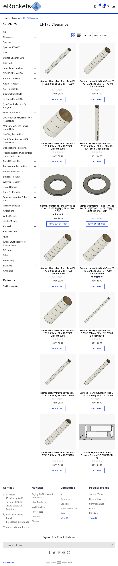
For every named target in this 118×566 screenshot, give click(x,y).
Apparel (7, 226)
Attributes (8, 271)
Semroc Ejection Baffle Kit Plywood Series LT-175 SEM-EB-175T (97, 455)
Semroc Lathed (96, 504)
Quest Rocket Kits (11, 161)
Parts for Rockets (11, 192)
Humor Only (8, 260)
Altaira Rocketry (11, 83)
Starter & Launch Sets (13, 58)
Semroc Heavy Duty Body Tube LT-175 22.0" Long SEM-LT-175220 (57, 82)
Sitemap (36, 521)
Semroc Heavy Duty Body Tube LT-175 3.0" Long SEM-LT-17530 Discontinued (57, 146)
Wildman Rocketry (12, 182)
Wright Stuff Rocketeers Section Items (15, 243)
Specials (7, 42)
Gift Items (8, 250)
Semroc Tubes (96, 494)
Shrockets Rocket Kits (13, 171)
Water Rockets (10, 216)
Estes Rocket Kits (11, 112)
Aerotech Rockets (11, 78)
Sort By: (88, 35)
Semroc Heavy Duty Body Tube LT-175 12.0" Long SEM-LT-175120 (57, 453)
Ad (4, 32)
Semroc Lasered (97, 499)
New (5, 52)
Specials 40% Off (11, 47)
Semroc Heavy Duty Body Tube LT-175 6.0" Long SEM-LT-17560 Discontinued (97, 271)
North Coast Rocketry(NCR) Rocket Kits (16, 141)
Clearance (8, 37)
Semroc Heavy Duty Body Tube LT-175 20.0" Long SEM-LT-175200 (57, 394)
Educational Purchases (14, 68)
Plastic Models (10, 221)
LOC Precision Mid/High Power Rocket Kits (17, 119)
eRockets (93, 513)
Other (6, 255)
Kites (5, 237)
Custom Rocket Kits (12, 94)
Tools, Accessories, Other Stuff (15, 199)
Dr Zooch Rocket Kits (13, 99)
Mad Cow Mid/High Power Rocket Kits (15, 127)
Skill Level (7, 265)
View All (64, 518)
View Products (39, 502)
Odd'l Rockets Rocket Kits (15, 148)
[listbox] (103, 35)
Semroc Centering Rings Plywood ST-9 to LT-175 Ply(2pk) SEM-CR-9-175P (57, 208)
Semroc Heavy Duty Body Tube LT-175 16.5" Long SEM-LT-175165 (97, 394)
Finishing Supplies (11, 205)
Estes (92, 508)
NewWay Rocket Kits (13, 134)
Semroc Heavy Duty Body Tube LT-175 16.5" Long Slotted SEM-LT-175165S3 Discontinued (97, 146)
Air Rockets (8, 211)
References (37, 512)
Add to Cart (57, 99)
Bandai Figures (10, 231)
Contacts (36, 516)
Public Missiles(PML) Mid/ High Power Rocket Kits (18, 154)
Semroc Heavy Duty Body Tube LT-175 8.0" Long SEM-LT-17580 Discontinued (57, 271)
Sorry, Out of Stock (58, 224)
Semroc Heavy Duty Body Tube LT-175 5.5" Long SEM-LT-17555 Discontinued (57, 333)
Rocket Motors (10, 187)
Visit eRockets (38, 507)
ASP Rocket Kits (11, 89)
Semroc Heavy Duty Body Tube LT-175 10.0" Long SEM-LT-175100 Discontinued (97, 84)
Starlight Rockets (11, 177)
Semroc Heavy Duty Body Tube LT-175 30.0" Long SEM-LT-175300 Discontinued (97, 333)
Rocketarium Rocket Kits (15, 166)
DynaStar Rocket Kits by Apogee (14, 106)
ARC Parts (8, 63)
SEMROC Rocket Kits (13, 73)
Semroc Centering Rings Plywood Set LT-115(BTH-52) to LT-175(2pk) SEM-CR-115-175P (97, 208)
